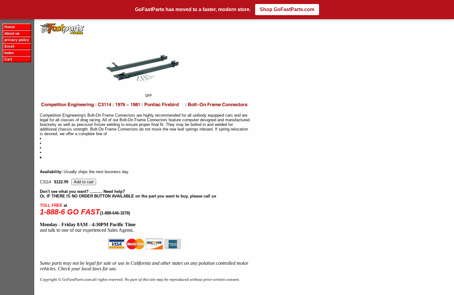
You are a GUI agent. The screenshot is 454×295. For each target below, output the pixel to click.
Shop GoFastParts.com (287, 9)
